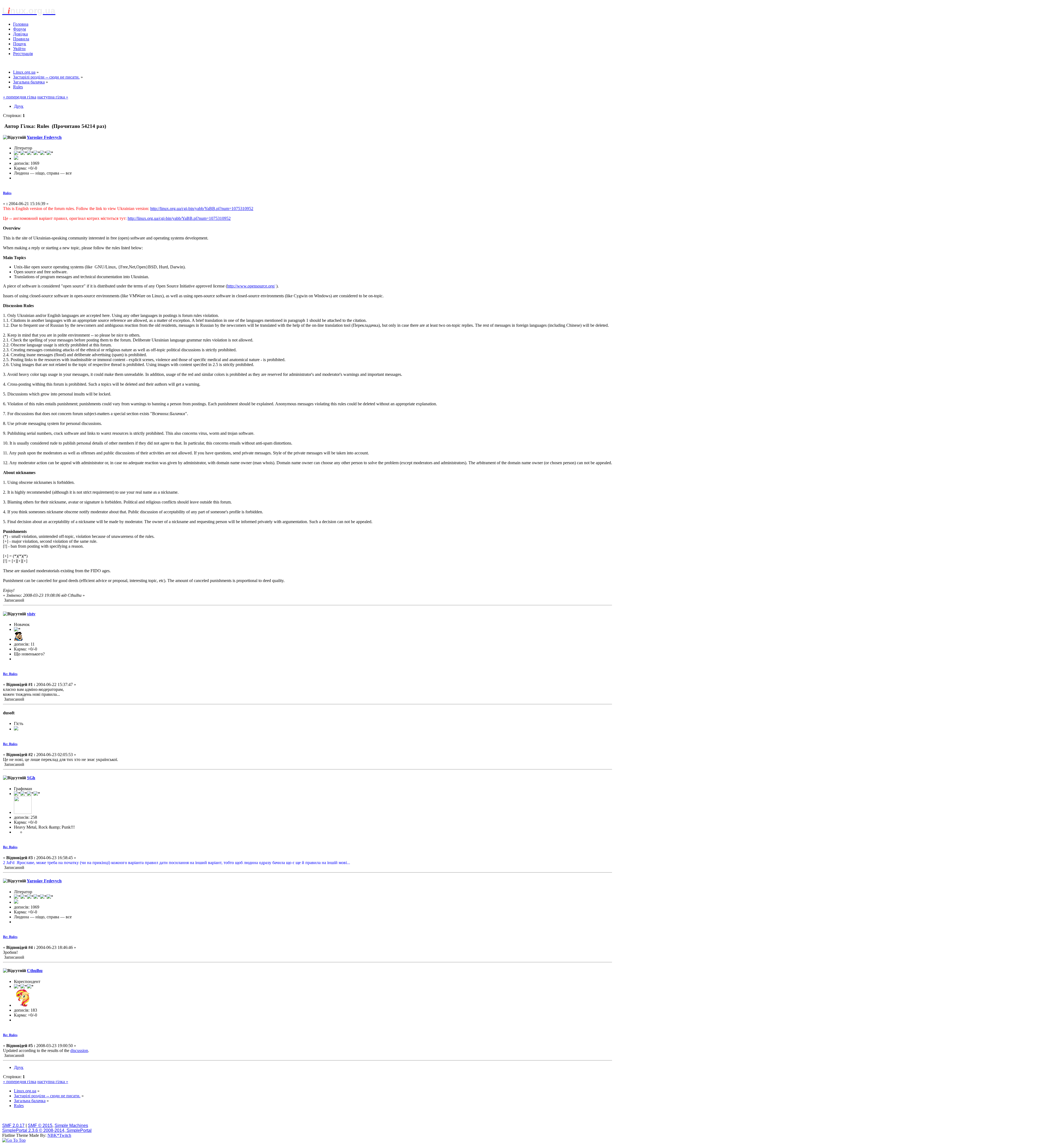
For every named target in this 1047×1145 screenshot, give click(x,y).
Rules (7, 193)
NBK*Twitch (59, 1135)
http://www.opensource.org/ (251, 286)
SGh (31, 777)
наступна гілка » (52, 97)
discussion (79, 1050)
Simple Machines (71, 1125)
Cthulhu (35, 970)
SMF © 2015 (40, 1125)
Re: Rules (10, 674)
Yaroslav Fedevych (44, 137)
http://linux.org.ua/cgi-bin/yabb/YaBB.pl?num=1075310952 (201, 208)
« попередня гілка (19, 97)
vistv (31, 614)
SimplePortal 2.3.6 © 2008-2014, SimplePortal (47, 1130)
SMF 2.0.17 (13, 1125)
